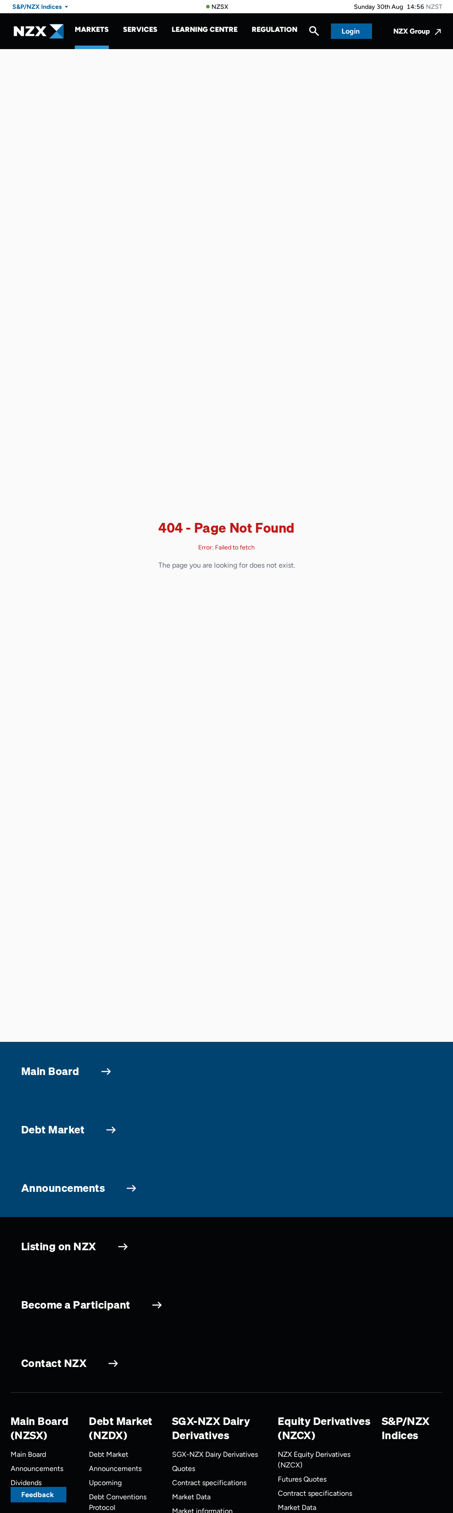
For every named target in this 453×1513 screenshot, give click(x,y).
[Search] (314, 33)
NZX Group (411, 31)
